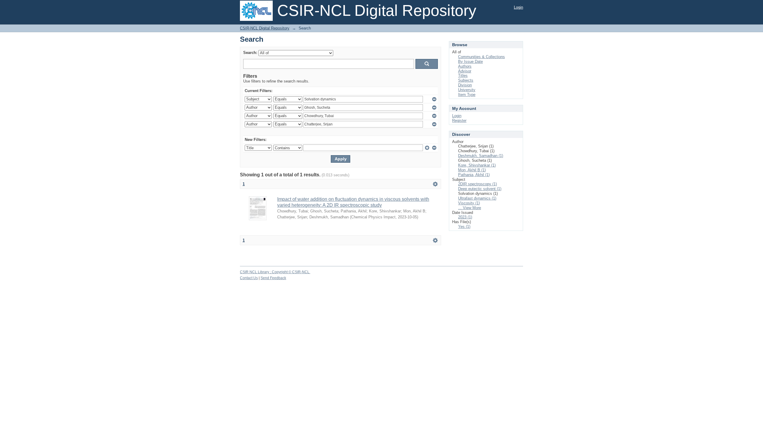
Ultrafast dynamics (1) (477, 198)
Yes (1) (464, 226)
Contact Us (249, 278)
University (466, 90)
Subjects (465, 80)
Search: (250, 52)
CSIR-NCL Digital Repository (264, 28)
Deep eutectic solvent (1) (479, 188)
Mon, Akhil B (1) (472, 170)
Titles (463, 75)
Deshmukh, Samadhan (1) (480, 155)
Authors (465, 66)
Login (518, 7)
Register (459, 120)
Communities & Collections (481, 57)
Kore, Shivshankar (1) (477, 165)
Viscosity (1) (469, 203)
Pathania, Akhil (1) (474, 174)
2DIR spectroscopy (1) (477, 184)
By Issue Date (470, 61)
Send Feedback (273, 278)
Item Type (466, 94)
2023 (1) (465, 217)
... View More (469, 208)
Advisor (464, 71)
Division (465, 85)
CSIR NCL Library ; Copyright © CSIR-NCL (275, 272)
